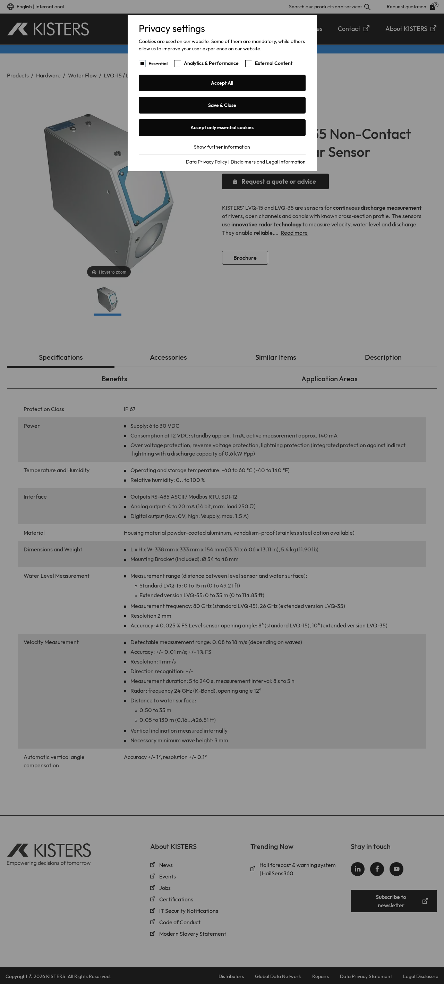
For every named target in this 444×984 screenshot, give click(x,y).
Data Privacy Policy (206, 162)
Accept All (222, 83)
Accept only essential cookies (222, 127)
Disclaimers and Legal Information (268, 162)
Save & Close (222, 105)
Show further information (222, 147)
